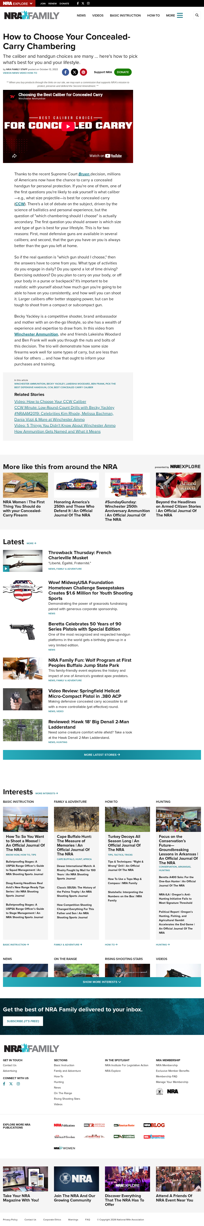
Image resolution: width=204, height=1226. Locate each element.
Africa (87, 859)
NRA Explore (113, 1071)
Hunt (79, 859)
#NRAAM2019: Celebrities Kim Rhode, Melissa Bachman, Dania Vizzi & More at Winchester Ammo (64, 416)
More (30, 543)
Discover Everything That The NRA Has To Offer (124, 1200)
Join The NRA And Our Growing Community (74, 1198)
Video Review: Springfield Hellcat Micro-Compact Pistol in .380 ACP (84, 693)
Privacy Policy (10, 1219)
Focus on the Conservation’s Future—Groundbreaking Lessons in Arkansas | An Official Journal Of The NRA (178, 849)
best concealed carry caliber (73, 387)
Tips (33, 855)
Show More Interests (123, 982)
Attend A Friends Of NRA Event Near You (174, 1198)
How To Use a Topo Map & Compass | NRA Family (125, 881)
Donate (64, 3)
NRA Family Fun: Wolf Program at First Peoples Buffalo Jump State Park (89, 663)
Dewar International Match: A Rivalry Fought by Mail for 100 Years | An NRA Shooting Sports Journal (76, 872)
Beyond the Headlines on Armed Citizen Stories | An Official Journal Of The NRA (178, 508)
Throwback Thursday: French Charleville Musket (79, 555)
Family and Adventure (67, 1071)
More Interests (45, 793)
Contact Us (10, 1065)
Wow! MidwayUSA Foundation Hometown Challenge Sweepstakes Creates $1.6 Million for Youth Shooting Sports (90, 590)
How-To (153, 15)
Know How (12, 855)
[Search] (197, 15)
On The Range (65, 959)
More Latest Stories (118, 754)
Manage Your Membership (172, 1082)
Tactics (118, 855)
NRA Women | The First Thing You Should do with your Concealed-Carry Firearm (24, 508)
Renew (52, 3)
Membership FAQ (166, 1076)
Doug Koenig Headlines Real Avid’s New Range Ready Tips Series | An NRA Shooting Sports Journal (25, 889)
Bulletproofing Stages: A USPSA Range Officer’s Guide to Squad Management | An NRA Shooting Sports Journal (25, 868)
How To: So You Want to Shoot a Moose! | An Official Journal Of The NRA (25, 843)
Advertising (10, 1071)
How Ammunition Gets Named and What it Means (57, 431)
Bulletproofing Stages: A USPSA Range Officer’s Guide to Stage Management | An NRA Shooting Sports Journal (25, 911)
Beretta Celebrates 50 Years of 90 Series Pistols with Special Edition (84, 626)
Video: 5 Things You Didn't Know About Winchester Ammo (65, 425)
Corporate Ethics (52, 1219)
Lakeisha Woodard (78, 384)
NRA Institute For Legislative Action (126, 1065)
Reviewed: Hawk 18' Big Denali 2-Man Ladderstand (88, 724)
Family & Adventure (69, 569)
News (81, 15)
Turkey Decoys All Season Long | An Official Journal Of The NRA (124, 843)
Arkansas (184, 867)
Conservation (168, 867)
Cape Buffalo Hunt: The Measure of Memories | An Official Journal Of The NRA (74, 845)
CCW (50, 387)
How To (25, 855)
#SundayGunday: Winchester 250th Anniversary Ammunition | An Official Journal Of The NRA (127, 510)
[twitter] (74, 70)
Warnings (73, 1219)
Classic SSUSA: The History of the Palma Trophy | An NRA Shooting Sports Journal (76, 891)
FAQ (87, 1219)
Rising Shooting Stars (124, 959)
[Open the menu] (180, 15)
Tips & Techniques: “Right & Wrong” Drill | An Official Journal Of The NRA (125, 866)
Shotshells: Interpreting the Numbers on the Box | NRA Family (125, 896)
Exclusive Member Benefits (172, 1071)
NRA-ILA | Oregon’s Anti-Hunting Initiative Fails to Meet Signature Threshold (175, 898)
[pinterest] (83, 70)
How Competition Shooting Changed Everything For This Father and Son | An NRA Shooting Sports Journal (75, 911)
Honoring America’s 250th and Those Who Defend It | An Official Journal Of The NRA (74, 508)
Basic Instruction (125, 15)
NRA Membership (167, 1065)
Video (23, 73)
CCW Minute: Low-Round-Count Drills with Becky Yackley (64, 407)
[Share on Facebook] (65, 70)
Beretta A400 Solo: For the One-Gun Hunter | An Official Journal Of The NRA (177, 881)
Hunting (61, 742)
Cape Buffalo (65, 859)
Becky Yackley (56, 384)
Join (43, 3)
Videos (98, 15)
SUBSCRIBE (23, 1021)
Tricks (128, 855)
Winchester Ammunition (29, 384)
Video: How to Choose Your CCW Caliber (50, 401)
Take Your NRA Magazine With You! (21, 1198)
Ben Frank (97, 384)
